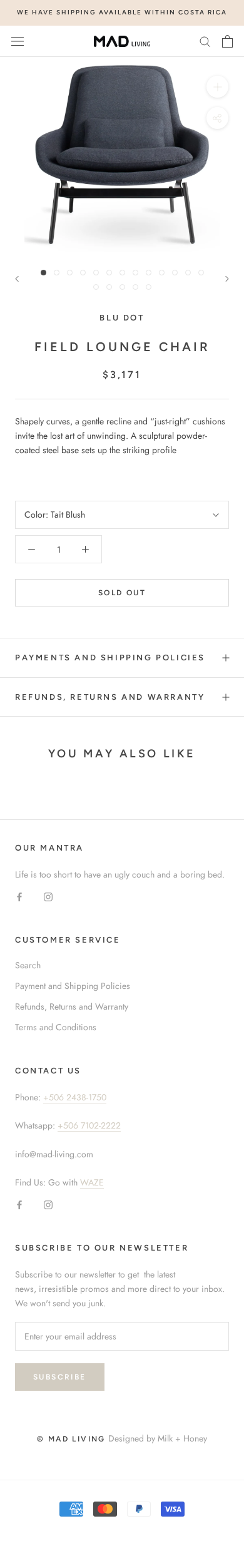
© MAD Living (71, 1439)
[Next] (227, 279)
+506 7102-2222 (89, 1125)
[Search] (205, 41)
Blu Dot (121, 317)
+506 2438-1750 (74, 1097)
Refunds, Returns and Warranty (110, 697)
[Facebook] (19, 896)
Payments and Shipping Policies (110, 657)
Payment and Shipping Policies (72, 986)
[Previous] (17, 279)
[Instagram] (48, 896)
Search (28, 965)
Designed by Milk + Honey (157, 1438)
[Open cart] (227, 41)
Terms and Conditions (55, 1027)
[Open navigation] (17, 41)
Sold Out (122, 592)
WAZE (92, 1182)
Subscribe (59, 1377)
